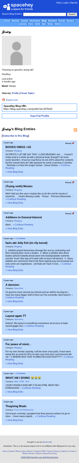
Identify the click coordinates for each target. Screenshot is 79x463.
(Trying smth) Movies (19, 186)
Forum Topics (27, 93)
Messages (35, 20)
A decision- (13, 284)
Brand (29, 451)
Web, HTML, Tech (21, 381)
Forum (61, 20)
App (44, 24)
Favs (30, 24)
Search (72, 14)
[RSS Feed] (75, 129)
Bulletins (52, 20)
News (11, 451)
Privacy (57, 451)
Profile (15, 93)
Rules (18, 451)
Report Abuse (28, 453)
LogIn (65, 2)
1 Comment (20, 238)
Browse (15, 20)
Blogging (18, 151)
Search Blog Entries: (12, 14)
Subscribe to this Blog (15, 135)
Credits (37, 451)
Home (7, 20)
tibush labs (47, 442)
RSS (43, 451)
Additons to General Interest (24, 217)
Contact (72, 451)
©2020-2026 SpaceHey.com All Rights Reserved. (39, 457)
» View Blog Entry (14, 172)
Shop (50, 24)
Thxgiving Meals (16, 406)
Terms (49, 451)
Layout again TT (16, 315)
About (57, 24)
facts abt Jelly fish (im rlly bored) (26, 242)
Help (58, 2)
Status (38, 453)
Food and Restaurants (23, 410)
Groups (70, 20)
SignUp (74, 2)
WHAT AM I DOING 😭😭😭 (23, 377)
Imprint (64, 451)
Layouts (23, 24)
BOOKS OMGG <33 (18, 147)
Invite (37, 24)
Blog (44, 20)
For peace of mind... (18, 344)
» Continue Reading (16, 199)
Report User (11, 100)
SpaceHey (18, 288)
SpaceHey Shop (50, 453)
